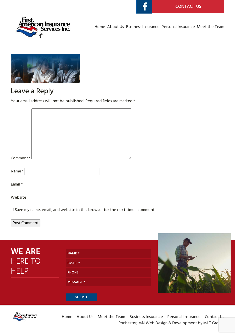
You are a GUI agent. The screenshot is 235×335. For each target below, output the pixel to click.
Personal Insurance (178, 27)
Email (17, 184)
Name (17, 171)
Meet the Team (210, 27)
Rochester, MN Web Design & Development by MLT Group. (171, 323)
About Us (115, 27)
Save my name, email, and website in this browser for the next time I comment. (85, 210)
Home (100, 27)
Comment (21, 158)
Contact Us (188, 6)
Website (18, 197)
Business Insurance (142, 27)
